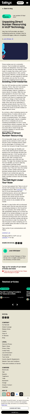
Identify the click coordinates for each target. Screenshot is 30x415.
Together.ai (5, 376)
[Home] (7, 2)
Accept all (15, 412)
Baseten (4, 374)
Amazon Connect (7, 385)
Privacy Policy (6, 348)
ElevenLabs (5, 370)
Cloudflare (5, 387)
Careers (4, 331)
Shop (3, 338)
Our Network (5, 325)
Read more (4, 405)
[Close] (28, 398)
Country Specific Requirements (10, 359)
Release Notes (6, 329)
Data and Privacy (7, 344)
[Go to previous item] (12, 304)
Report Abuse (6, 346)
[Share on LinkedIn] (16, 243)
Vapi (3, 372)
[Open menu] (27, 3)
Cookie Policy (6, 350)
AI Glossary (5, 335)
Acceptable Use (6, 355)
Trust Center (5, 357)
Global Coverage (6, 327)
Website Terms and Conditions (10, 361)
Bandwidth (5, 380)
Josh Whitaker (8, 39)
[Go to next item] (17, 304)
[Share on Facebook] (21, 243)
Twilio (3, 378)
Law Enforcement (7, 352)
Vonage (4, 383)
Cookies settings (15, 408)
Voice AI (4, 333)
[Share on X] (19, 243)
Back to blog (8, 8)
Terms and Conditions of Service (11, 363)
